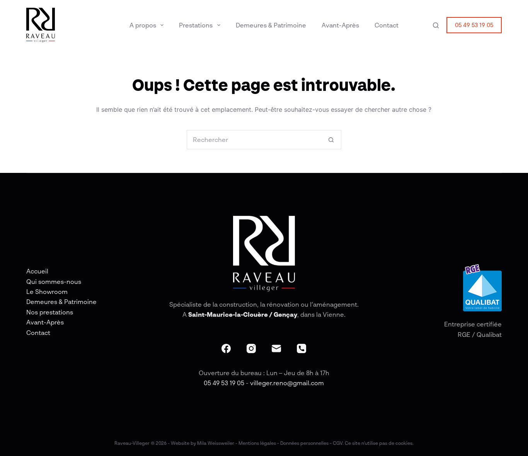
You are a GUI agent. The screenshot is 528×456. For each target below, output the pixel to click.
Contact (387, 25)
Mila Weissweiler (215, 443)
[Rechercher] (436, 25)
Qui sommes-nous (53, 281)
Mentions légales (257, 443)
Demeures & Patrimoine (271, 25)
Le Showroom (47, 291)
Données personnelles (304, 443)
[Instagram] (251, 348)
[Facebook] (226, 348)
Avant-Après (340, 25)
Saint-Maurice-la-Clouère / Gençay (242, 314)
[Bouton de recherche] (331, 139)
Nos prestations (49, 312)
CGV (337, 443)
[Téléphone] (301, 348)
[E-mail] (276, 348)
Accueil (37, 271)
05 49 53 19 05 (474, 24)
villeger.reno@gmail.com (287, 383)
